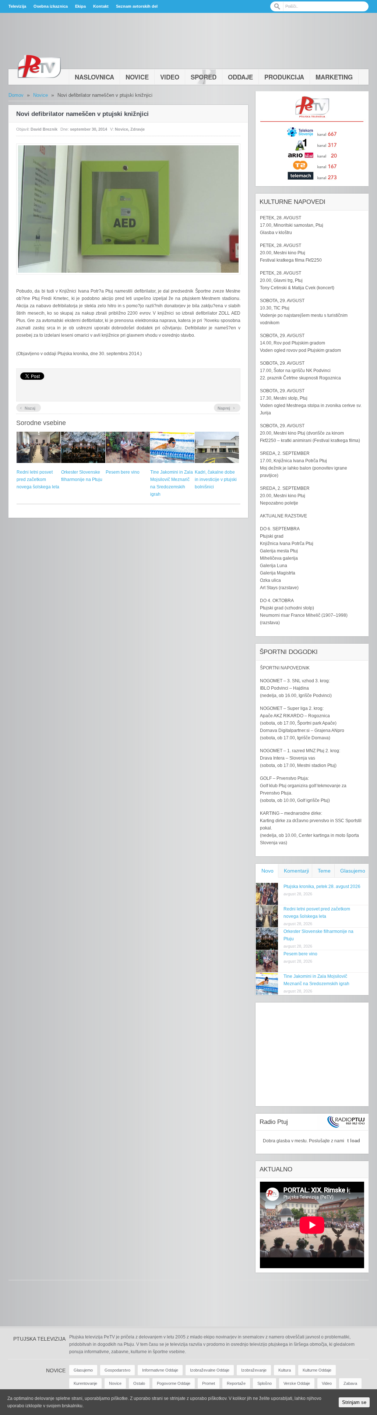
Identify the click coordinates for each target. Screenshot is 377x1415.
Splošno (264, 1383)
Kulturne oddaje (317, 1370)
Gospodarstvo (117, 1370)
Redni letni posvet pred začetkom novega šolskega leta (38, 479)
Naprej (226, 407)
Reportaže (236, 1383)
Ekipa (80, 6)
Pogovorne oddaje (173, 1383)
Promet (208, 1383)
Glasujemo (352, 871)
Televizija (17, 6)
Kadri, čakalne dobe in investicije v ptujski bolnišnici (216, 479)
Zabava (350, 1383)
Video (169, 76)
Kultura (284, 1370)
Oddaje (240, 76)
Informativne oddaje (160, 1370)
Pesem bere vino (123, 472)
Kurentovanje (85, 1383)
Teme (324, 871)
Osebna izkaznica (51, 6)
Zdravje (137, 129)
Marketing (334, 76)
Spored (203, 76)
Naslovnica (94, 76)
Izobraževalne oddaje (209, 1370)
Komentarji (296, 871)
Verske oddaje (296, 1383)
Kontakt (101, 6)
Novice (137, 76)
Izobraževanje (254, 1370)
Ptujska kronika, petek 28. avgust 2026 (321, 886)
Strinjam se (354, 1402)
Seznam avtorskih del (137, 6)
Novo (267, 871)
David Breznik (44, 129)
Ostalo (139, 1383)
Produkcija (284, 76)
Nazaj (27, 407)
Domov (16, 95)
